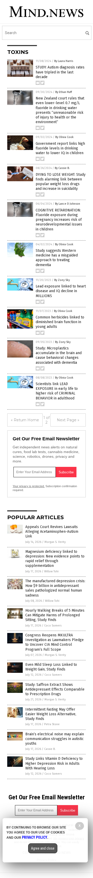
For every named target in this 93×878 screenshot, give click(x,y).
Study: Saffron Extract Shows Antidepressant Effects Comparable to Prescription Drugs (54, 689)
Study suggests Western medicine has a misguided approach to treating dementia (57, 257)
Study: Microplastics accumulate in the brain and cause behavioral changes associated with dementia (59, 355)
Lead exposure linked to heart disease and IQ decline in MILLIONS (61, 291)
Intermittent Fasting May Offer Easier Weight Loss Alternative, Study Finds (50, 714)
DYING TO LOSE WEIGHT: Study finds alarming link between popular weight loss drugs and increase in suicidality (61, 181)
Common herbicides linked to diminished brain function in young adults (60, 322)
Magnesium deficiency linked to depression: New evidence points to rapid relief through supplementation (54, 558)
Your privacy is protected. (29, 486)
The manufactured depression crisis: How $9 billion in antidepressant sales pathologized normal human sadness (55, 588)
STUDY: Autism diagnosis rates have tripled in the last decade (60, 72)
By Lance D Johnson (67, 203)
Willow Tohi (51, 571)
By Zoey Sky (62, 280)
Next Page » (68, 420)
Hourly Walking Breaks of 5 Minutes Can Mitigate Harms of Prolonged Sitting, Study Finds (54, 615)
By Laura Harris (63, 61)
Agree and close (43, 848)
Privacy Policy (34, 837)
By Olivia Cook (64, 137)
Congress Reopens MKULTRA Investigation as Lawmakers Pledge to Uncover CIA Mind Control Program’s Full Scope (54, 642)
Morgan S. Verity (55, 542)
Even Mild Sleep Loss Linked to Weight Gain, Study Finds (51, 667)
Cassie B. (50, 749)
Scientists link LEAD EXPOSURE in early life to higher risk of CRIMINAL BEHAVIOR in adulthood (57, 391)
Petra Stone (52, 724)
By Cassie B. (62, 168)
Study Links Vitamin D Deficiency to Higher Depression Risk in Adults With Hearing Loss (54, 763)
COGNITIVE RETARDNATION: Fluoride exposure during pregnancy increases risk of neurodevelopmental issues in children (59, 219)
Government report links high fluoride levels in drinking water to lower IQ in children (60, 148)
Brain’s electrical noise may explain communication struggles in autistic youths (54, 739)
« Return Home (25, 420)
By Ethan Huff (63, 92)
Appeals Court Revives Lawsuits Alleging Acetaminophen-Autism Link (51, 531)
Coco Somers (52, 625)
